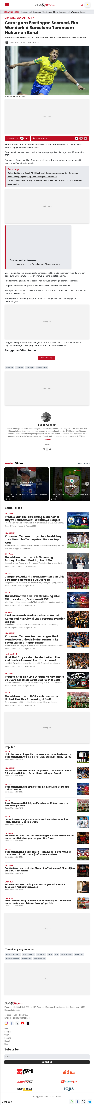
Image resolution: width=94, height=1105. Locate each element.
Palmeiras (9, 368)
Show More (47, 439)
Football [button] (7, 1032)
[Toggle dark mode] (87, 4)
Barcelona (19, 368)
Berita (31, 18)
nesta (50, 954)
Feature (7, 1038)
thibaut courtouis (28, 954)
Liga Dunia (10, 18)
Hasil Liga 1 (79, 954)
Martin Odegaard (66, 954)
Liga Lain (21, 18)
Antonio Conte (26, 959)
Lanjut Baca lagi (46, 358)
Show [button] (6, 1044)
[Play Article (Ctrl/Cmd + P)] (76, 138)
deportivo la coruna (12, 959)
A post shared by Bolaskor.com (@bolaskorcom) (38, 264)
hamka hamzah (39, 959)
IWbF (56, 954)
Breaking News (41, 368)
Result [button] (7, 1041)
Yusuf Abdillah (14, 42)
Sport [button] (6, 1035)
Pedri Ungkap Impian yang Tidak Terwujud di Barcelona (32, 177)
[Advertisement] (47, 116)
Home (7, 1029)
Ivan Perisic (41, 954)
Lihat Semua (84, 463)
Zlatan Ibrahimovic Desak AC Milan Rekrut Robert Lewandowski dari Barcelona (42, 173)
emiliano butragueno (13, 954)
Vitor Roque (30, 368)
